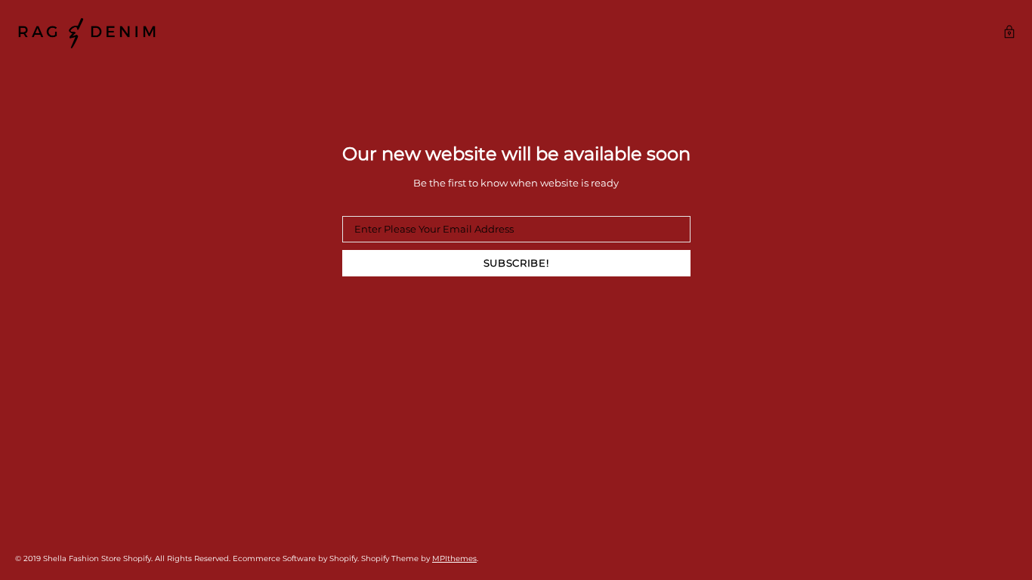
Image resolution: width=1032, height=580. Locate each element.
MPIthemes (454, 558)
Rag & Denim (87, 33)
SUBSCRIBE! (516, 263)
